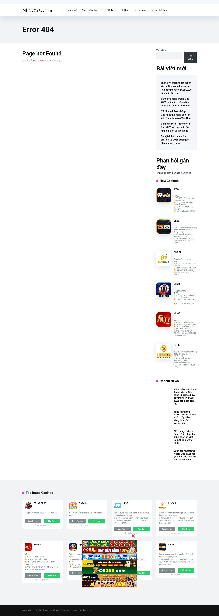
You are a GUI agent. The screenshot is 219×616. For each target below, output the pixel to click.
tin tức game (140, 10)
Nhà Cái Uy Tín (89, 10)
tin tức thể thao (159, 10)
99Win (177, 189)
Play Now (52, 521)
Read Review (33, 521)
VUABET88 (40, 503)
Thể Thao (124, 10)
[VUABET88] (28, 508)
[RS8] (117, 508)
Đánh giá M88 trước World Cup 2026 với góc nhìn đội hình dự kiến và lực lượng (175, 127)
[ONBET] (163, 265)
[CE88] (163, 233)
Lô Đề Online (108, 10)
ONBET (177, 252)
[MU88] (163, 326)
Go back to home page (49, 60)
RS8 (126, 503)
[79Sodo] (73, 508)
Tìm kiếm (161, 50)
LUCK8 (177, 345)
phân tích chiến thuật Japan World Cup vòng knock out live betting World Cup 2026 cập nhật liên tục (176, 88)
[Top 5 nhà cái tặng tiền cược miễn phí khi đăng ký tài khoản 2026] (37, 9)
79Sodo (83, 503)
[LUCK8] (163, 357)
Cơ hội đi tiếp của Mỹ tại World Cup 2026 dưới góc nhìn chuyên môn (175, 140)
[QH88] (163, 296)
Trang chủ (72, 10)
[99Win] (163, 201)
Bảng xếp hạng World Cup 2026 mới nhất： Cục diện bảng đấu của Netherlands (175, 102)
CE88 (176, 220)
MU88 (177, 313)
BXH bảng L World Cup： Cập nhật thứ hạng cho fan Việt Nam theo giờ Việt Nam (176, 115)
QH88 (177, 284)
